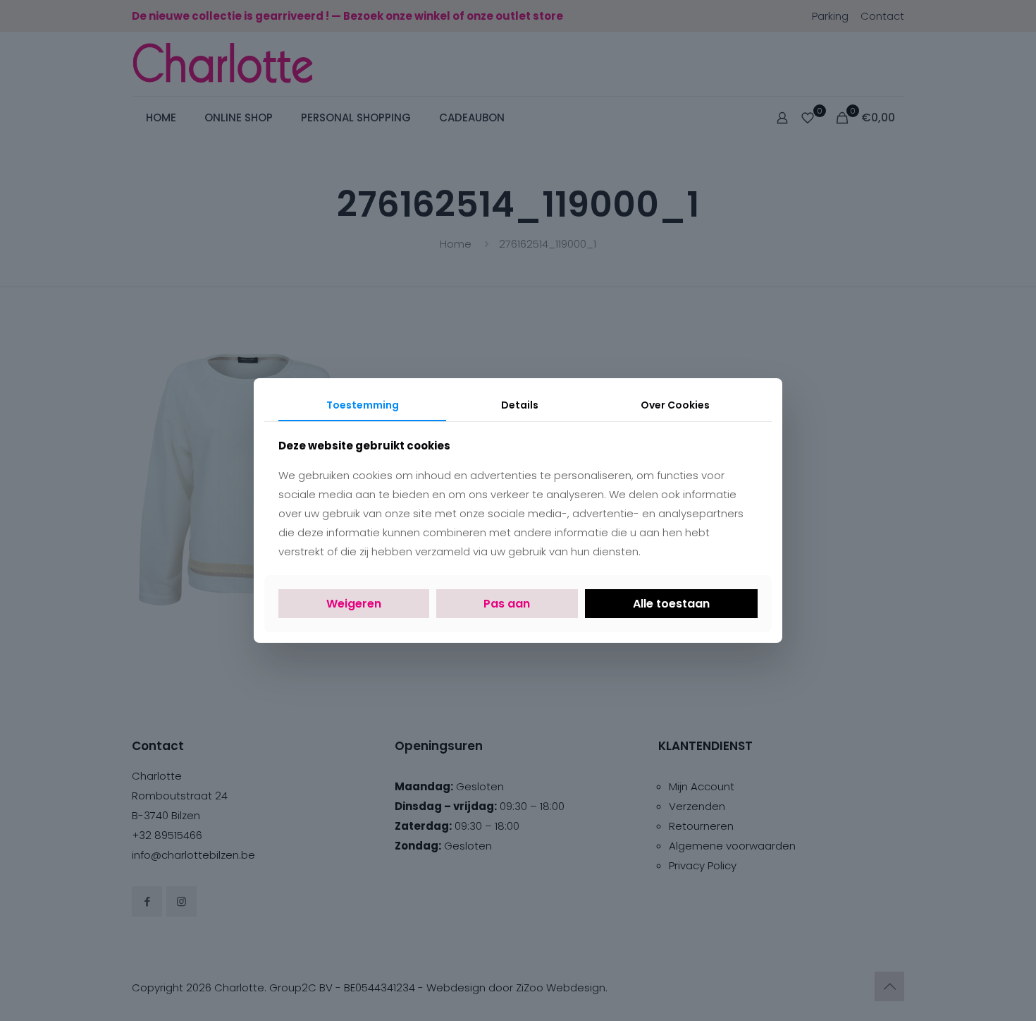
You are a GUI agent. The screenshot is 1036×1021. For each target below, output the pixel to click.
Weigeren (353, 604)
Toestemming (362, 405)
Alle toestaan (671, 604)
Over (675, 405)
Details (519, 405)
